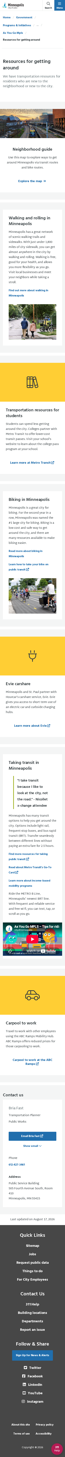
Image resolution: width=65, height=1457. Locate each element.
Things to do (32, 1271)
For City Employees (32, 1280)
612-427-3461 (17, 1165)
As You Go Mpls (13, 33)
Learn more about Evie (30, 725)
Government (24, 17)
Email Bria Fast (30, 1136)
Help (32, 1304)
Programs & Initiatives (17, 25)
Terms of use (21, 1433)
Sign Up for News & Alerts (32, 1355)
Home (6, 17)
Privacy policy (45, 1424)
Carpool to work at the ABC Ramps (32, 1062)
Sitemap (32, 1246)
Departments (32, 1321)
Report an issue (32, 1330)
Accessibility (44, 1433)
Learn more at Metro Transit (30, 462)
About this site (20, 1424)
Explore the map (30, 181)
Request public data (32, 1263)
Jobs (32, 1254)
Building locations (32, 1313)
